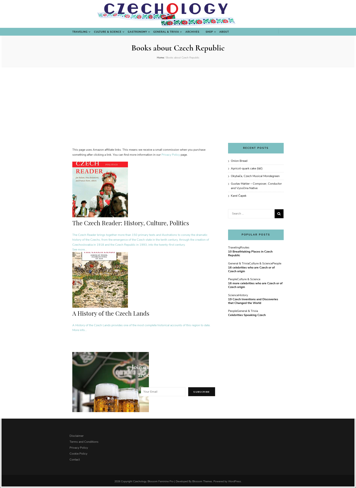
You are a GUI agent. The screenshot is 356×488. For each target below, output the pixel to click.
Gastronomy (137, 32)
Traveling (80, 32)
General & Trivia (166, 32)
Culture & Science (108, 32)
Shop (209, 32)
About (224, 32)
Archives (192, 32)
